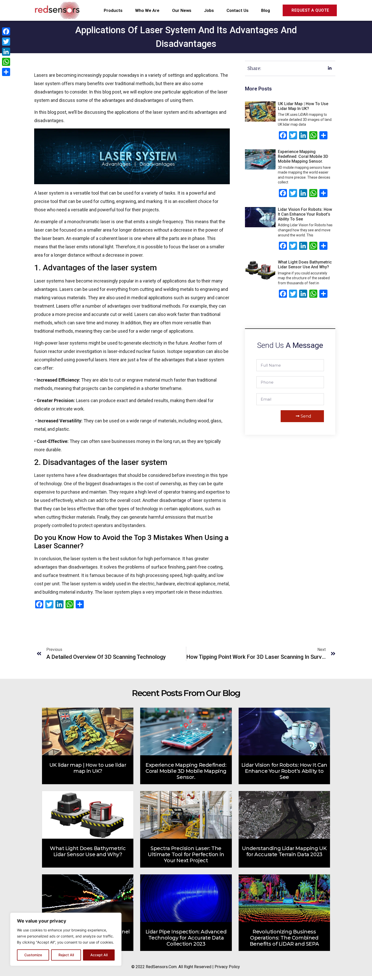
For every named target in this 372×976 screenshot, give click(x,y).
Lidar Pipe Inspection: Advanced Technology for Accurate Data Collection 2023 (186, 938)
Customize (33, 955)
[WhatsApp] (6, 62)
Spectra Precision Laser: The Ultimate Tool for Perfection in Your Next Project (186, 854)
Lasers (63, 306)
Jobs (209, 10)
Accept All (99, 955)
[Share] (6, 72)
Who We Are (147, 10)
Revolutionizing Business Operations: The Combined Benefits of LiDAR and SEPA (284, 938)
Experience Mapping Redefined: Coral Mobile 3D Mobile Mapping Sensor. (303, 156)
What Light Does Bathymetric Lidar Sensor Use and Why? (305, 264)
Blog (265, 10)
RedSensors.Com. (161, 966)
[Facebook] (6, 31)
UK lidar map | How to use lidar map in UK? (303, 106)
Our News (181, 10)
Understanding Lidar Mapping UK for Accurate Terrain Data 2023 (284, 851)
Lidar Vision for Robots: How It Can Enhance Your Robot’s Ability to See (305, 214)
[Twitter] (6, 41)
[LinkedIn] (6, 52)
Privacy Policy (227, 966)
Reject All (66, 955)
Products (113, 10)
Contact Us (237, 10)
